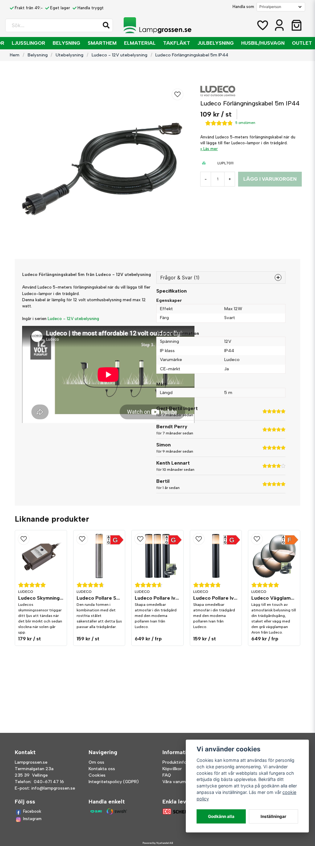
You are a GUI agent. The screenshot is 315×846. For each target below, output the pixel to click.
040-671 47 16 (49, 781)
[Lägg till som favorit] (262, 25)
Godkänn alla (221, 816)
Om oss (96, 762)
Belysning (66, 43)
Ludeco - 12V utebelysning (119, 55)
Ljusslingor (28, 43)
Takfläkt (176, 43)
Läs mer (210, 148)
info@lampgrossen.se (53, 788)
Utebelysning (69, 55)
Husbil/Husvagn (263, 43)
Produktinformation (182, 762)
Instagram (32, 818)
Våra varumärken (179, 781)
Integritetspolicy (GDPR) (114, 781)
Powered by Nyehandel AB (157, 842)
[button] (106, 25)
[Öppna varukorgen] (296, 25)
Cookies (97, 775)
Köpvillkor (172, 768)
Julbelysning (215, 43)
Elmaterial (140, 43)
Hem (14, 55)
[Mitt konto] (279, 25)
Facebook (32, 811)
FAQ (166, 775)
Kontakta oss (102, 768)
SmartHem (102, 43)
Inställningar (273, 816)
